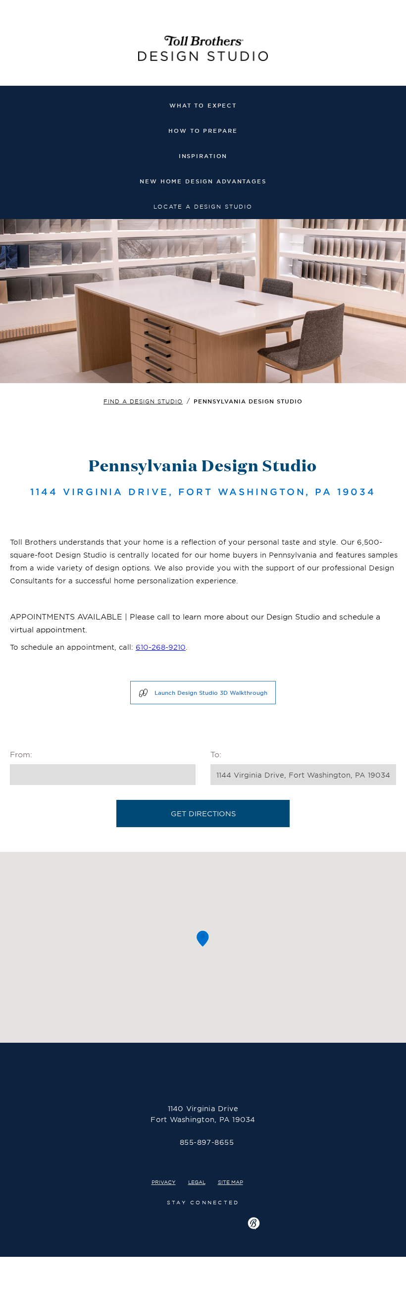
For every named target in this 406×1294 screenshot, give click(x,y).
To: (215, 754)
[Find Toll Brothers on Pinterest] (228, 1222)
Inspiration (203, 155)
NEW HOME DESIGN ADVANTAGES (203, 180)
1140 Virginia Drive (203, 1114)
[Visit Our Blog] (253, 1223)
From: (21, 754)
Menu (392, 49)
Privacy (164, 1182)
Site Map (230, 1182)
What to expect (203, 105)
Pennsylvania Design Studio (248, 400)
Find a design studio (143, 400)
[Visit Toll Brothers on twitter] (201, 1222)
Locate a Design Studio (203, 206)
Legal (196, 1182)
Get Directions (203, 813)
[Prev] (10, 234)
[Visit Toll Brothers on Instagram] (173, 1222)
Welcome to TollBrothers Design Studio (203, 51)
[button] (202, 939)
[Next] (396, 234)
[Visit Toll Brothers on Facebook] (150, 1222)
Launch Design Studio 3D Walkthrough (210, 692)
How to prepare (202, 130)
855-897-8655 (207, 1142)
